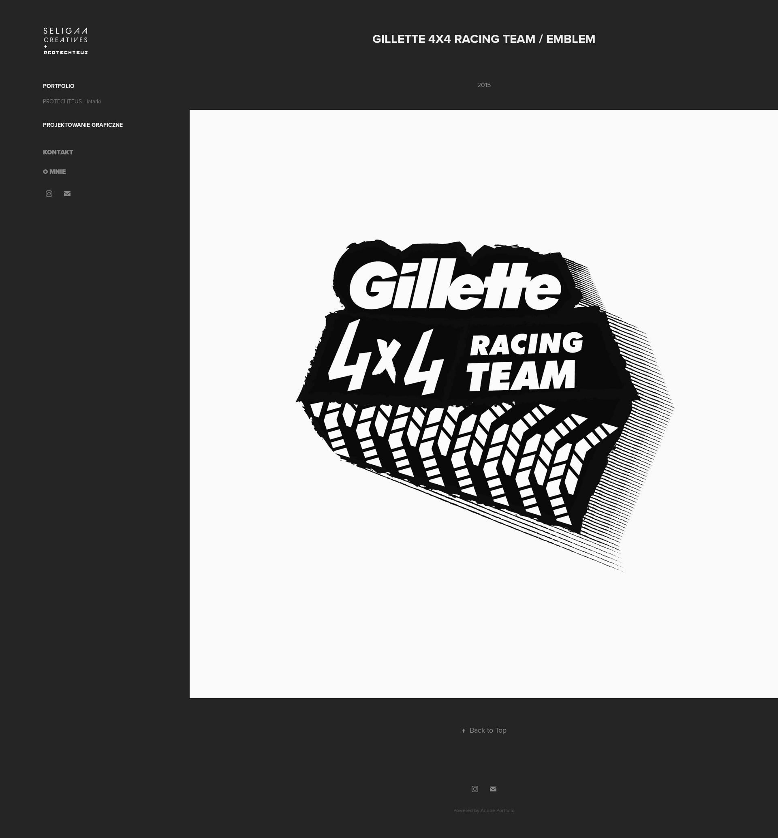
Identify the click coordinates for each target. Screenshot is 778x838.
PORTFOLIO (59, 86)
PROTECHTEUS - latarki (72, 101)
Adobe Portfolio (498, 810)
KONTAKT (58, 152)
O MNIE (54, 171)
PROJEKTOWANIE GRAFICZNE (83, 125)
